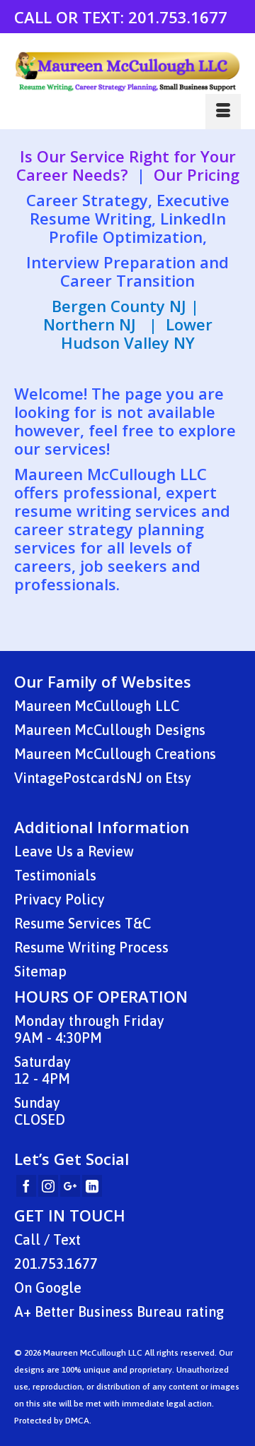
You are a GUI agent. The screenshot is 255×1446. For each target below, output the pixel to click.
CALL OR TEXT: (71, 17)
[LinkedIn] (92, 1186)
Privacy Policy (59, 899)
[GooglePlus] (70, 1186)
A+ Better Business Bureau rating (119, 1311)
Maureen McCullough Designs (109, 730)
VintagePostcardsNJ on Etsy (102, 778)
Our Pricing (196, 174)
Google (58, 1287)
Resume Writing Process (91, 947)
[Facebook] (26, 1186)
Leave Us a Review (74, 851)
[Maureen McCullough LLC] (127, 71)
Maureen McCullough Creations (115, 754)
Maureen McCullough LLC (96, 706)
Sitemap (40, 971)
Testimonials (55, 875)
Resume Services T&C (82, 923)
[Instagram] (48, 1186)
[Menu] (223, 111)
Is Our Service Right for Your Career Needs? (126, 165)
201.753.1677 (177, 17)
